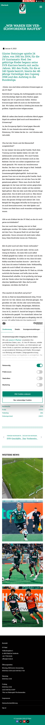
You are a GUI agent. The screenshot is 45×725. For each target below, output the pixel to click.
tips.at (4, 708)
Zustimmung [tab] (7, 329)
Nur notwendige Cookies (23, 400)
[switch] (40, 372)
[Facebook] (17, 721)
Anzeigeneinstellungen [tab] (31, 329)
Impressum (6, 698)
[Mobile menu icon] (41, 7)
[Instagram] (20, 721)
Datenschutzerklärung (10, 703)
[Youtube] (24, 721)
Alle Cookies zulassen (22, 394)
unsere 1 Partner (14, 340)
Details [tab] (17, 329)
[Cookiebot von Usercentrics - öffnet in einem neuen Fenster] (33, 323)
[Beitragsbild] (22, 478)
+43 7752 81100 (7, 656)
